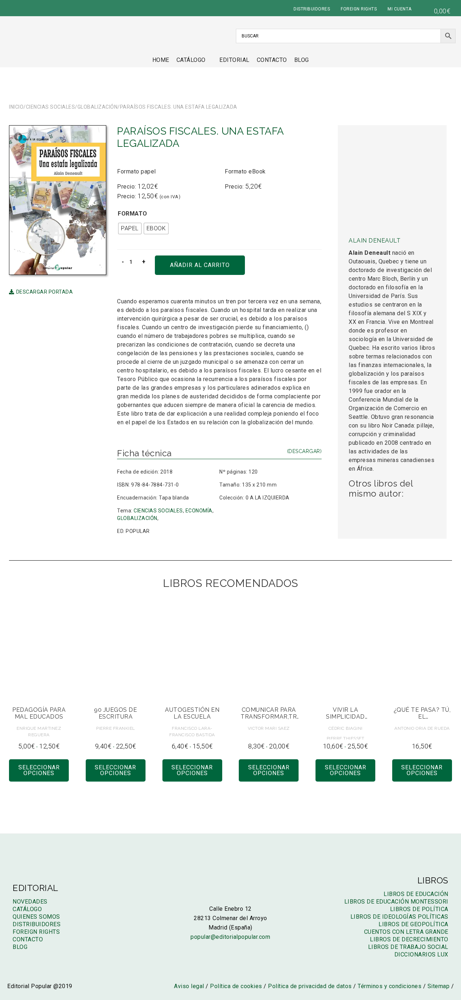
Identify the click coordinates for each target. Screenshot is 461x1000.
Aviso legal (189, 986)
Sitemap (439, 986)
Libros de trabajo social (408, 947)
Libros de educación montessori (396, 901)
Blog (301, 59)
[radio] (129, 228)
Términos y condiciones (389, 986)
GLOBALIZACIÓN (97, 107)
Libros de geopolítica (413, 924)
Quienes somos (36, 916)
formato (132, 213)
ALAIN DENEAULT (374, 240)
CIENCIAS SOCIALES (50, 107)
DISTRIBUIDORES (312, 9)
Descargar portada (44, 292)
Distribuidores (37, 924)
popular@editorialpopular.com (230, 936)
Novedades (30, 901)
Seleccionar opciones (39, 770)
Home (160, 59)
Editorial (234, 59)
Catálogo (191, 59)
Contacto (272, 59)
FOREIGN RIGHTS (359, 9)
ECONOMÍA (198, 510)
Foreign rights (36, 931)
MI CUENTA (400, 9)
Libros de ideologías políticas (399, 916)
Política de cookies (236, 986)
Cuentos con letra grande (406, 931)
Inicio (16, 107)
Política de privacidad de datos (310, 986)
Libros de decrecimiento (409, 939)
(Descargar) (304, 451)
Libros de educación (416, 894)
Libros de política (419, 909)
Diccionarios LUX (421, 954)
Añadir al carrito (200, 265)
